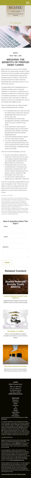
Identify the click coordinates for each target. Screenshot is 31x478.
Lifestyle (15, 410)
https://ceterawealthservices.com (17, 460)
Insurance (15, 405)
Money (15, 409)
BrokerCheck (4, 419)
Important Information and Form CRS (9, 474)
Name (6, 226)
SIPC (20, 443)
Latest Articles (15, 412)
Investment (15, 402)
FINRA (17, 443)
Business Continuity (21, 474)
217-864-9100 (16, 23)
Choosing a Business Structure (15, 366)
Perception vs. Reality (15, 331)
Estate (15, 403)
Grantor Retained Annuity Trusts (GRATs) (15, 297)
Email (5, 237)
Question (6, 247)
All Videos (15, 414)
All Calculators (15, 416)
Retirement (15, 400)
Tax (16, 407)
